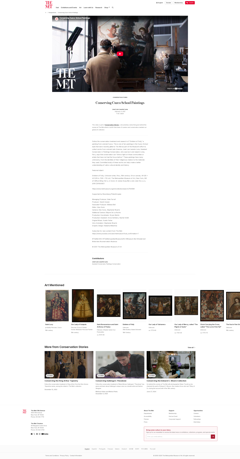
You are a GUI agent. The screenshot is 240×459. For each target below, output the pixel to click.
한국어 (137, 449)
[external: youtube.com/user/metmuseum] (44, 434)
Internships (197, 422)
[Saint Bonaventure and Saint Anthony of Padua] (109, 305)
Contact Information (76, 455)
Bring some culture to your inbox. (158, 430)
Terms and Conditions (52, 455)
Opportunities (198, 410)
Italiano (117, 449)
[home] (46, 12)
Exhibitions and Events (69, 7)
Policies (146, 419)
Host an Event (173, 416)
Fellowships (197, 419)
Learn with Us (88, 7)
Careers (196, 413)
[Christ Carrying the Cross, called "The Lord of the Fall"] (212, 305)
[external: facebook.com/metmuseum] (31, 434)
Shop (106, 7)
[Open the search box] (113, 7)
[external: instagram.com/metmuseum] (39, 434)
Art (80, 7)
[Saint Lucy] (57, 305)
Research (98, 7)
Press (145, 422)
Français (110, 449)
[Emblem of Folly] (134, 305)
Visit (57, 7)
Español (94, 449)
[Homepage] (48, 4)
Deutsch (124, 449)
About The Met (149, 410)
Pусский (152, 449)
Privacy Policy (64, 455)
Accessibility (148, 416)
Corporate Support (175, 419)
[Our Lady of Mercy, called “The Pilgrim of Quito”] (186, 305)
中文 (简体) (144, 449)
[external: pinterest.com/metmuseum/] (37, 434)
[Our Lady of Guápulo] (83, 305)
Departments (148, 413)
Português (102, 449)
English (87, 449)
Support (171, 410)
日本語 (131, 449)
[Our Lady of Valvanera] (160, 305)
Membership (179, 2)
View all (191, 347)
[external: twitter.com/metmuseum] (34, 434)
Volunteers (197, 416)
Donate (168, 2)
